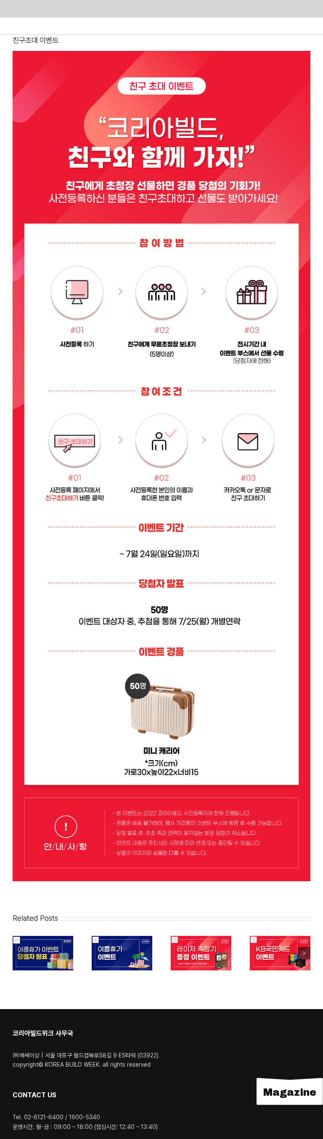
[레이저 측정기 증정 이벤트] (201, 940)
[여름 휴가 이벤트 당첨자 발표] (43, 940)
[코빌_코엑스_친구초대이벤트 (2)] (161, 54)
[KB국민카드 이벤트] (280, 940)
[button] (19, 953)
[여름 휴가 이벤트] (122, 940)
